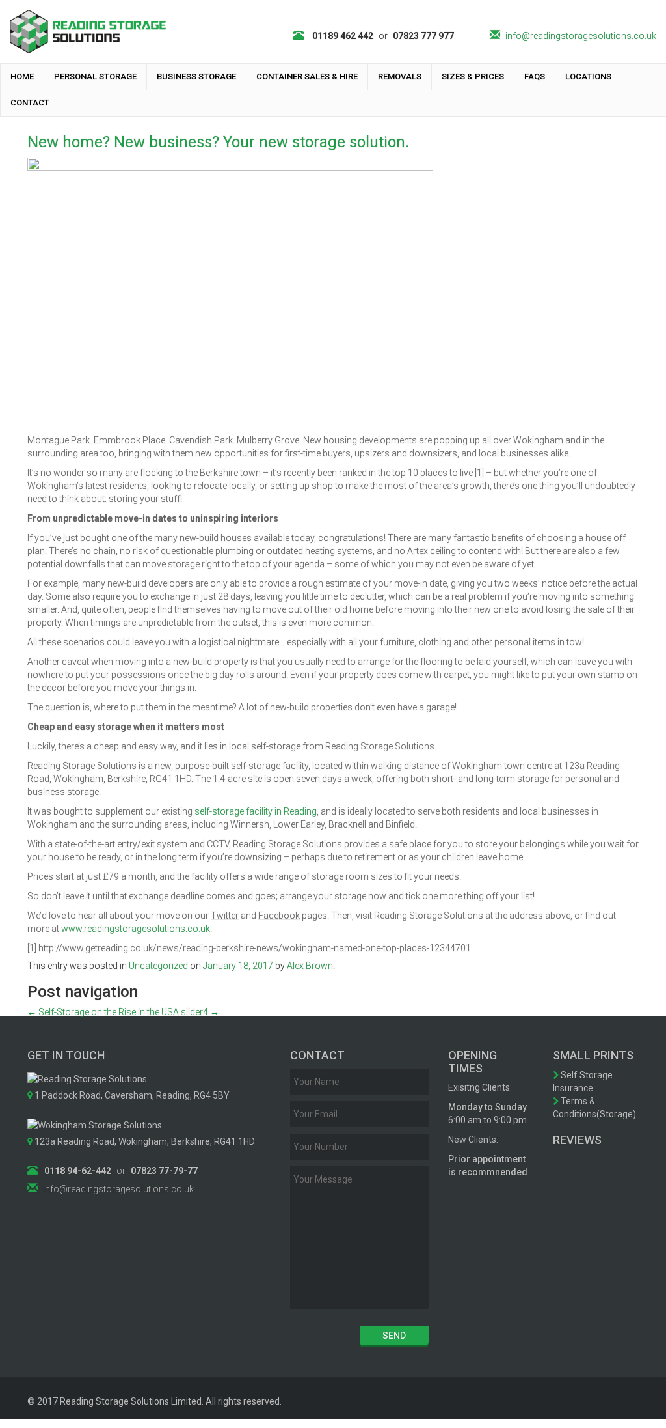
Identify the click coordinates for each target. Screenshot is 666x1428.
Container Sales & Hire (307, 76)
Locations (588, 76)
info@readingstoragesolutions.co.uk (580, 36)
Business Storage (196, 76)
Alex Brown (310, 965)
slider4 (200, 1012)
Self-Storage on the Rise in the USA (103, 1012)
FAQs (534, 76)
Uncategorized (158, 965)
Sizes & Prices (473, 76)
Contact (29, 102)
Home (22, 76)
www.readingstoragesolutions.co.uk (135, 928)
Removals (399, 76)
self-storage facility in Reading (255, 811)
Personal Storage (95, 76)
